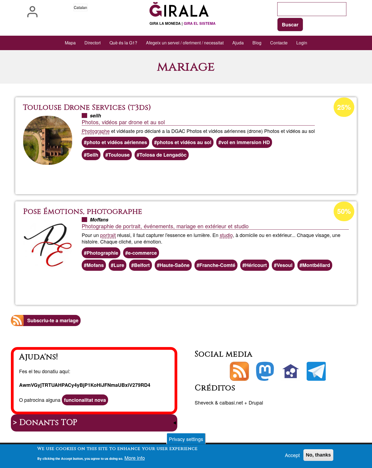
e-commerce (142, 252)
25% (344, 107)
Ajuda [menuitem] (238, 42)
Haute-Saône (175, 265)
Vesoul (284, 265)
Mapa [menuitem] (70, 42)
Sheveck (204, 402)
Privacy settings (186, 438)
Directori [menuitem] (92, 42)
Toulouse (119, 154)
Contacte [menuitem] (279, 42)
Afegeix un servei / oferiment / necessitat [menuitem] (185, 42)
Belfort (142, 265)
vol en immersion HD (245, 142)
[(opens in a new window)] (265, 371)
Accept (292, 454)
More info (134, 457)
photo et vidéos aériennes (117, 142)
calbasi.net (231, 402)
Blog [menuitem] (256, 42)
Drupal (256, 402)
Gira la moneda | (182, 23)
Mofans (95, 265)
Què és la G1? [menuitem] (123, 42)
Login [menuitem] (301, 42)
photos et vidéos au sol (184, 142)
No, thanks (318, 455)
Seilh (92, 154)
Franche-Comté (217, 265)
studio (226, 234)
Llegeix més (199, 175)
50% (344, 211)
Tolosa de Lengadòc (163, 154)
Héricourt (256, 265)
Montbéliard (316, 265)
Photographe (96, 130)
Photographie (102, 252)
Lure (119, 265)
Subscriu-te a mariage (52, 320)
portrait (108, 234)
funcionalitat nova (85, 399)
